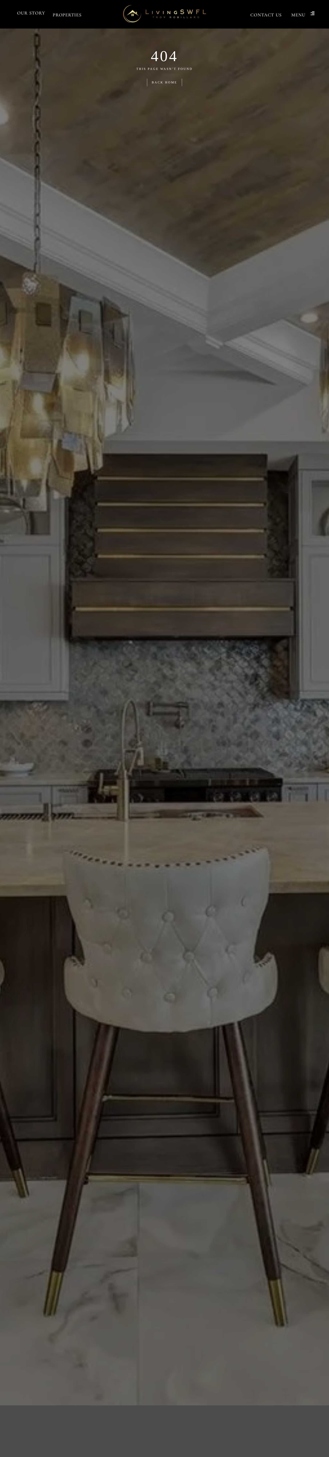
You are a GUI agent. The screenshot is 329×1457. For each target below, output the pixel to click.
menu (298, 15)
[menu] (312, 13)
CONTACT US (266, 15)
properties (67, 15)
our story (31, 13)
